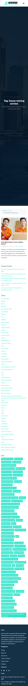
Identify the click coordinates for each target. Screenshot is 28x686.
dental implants (6, 523)
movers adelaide (19, 552)
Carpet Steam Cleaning (8, 510)
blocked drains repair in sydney (10, 497)
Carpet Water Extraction (8, 520)
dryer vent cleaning (7, 527)
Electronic (3, 356)
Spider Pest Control (7, 594)
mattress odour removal (19, 549)
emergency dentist (20, 530)
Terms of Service (5, 658)
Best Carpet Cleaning (7, 481)
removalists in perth (7, 588)
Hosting (3, 383)
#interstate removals (7, 459)
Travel (2, 442)
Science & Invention (6, 431)
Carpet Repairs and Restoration (10, 507)
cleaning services (5, 327)
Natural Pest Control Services (9, 559)
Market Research (5, 390)
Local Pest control (20, 546)
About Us (3, 653)
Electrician (4, 354)
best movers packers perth (9, 488)
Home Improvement (6, 380)
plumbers (3, 421)
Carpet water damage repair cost (10, 517)
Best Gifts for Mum (7, 484)
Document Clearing (6, 343)
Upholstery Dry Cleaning (8, 601)
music (2, 410)
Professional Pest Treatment (9, 581)
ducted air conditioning (8, 530)
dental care (19, 520)
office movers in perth (7, 562)
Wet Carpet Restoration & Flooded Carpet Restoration (13, 615)
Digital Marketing (5, 340)
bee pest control (17, 475)
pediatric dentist (6, 565)
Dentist (3, 338)
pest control (4, 416)
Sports (3, 437)
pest (13, 565)
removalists (4, 423)
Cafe (2, 317)
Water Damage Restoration (8, 447)
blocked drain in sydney (8, 494)
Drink (2, 346)
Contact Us (4, 655)
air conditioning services (8, 468)
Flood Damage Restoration (8, 367)
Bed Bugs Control (17, 472)
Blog (10, 210)
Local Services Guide (6, 388)
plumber (3, 418)
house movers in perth (7, 539)
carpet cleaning (5, 322)
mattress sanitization (7, 552)
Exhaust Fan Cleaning (6, 361)
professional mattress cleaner (10, 575)
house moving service (7, 543)
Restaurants (4, 426)
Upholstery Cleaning (6, 444)
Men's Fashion (4, 402)
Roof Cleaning (4, 429)
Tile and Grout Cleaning (7, 439)
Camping (3, 319)
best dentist (18, 481)
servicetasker (20, 591)
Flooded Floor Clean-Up (8, 536)
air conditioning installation (9, 465)
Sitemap (3, 664)
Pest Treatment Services (8, 572)
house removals (19, 246)
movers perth (5, 556)
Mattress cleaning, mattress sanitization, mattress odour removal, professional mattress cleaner (13, 398)
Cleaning (3, 325)
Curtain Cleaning (5, 335)
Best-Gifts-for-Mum (6, 309)
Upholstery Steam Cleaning (9, 604)
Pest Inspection (19, 568)
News (2, 413)
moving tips (21, 556)
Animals (3, 301)
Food (2, 372)
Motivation (4, 405)
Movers (3, 408)
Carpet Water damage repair (9, 514)
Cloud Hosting (5, 333)
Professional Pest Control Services (11, 578)
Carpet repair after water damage (10, 504)
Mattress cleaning (6, 393)
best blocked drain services (9, 478)
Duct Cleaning (4, 348)
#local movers (18, 459)
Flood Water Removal (6, 369)
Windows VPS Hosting (7, 450)
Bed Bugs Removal (7, 475)
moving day (13, 556)
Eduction (3, 351)
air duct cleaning (20, 468)
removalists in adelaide (8, 585)
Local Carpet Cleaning (7, 546)
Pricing (3, 650)
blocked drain (4, 311)
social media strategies (7, 434)
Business (3, 314)
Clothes (3, 330)
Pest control (20, 565)
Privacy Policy (5, 661)
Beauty (3, 304)
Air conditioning (5, 298)
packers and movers (20, 562)
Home (5, 210)
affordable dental (6, 462)
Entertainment (5, 359)
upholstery (17, 594)
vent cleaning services (7, 607)
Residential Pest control (8, 591)
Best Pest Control (6, 491)
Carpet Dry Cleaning (17, 501)
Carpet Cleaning (6, 501)
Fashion (3, 364)
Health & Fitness (5, 377)
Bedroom (3, 306)
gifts (17, 536)
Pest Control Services (7, 568)
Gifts (2, 375)
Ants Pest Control (6, 472)
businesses (22, 497)
